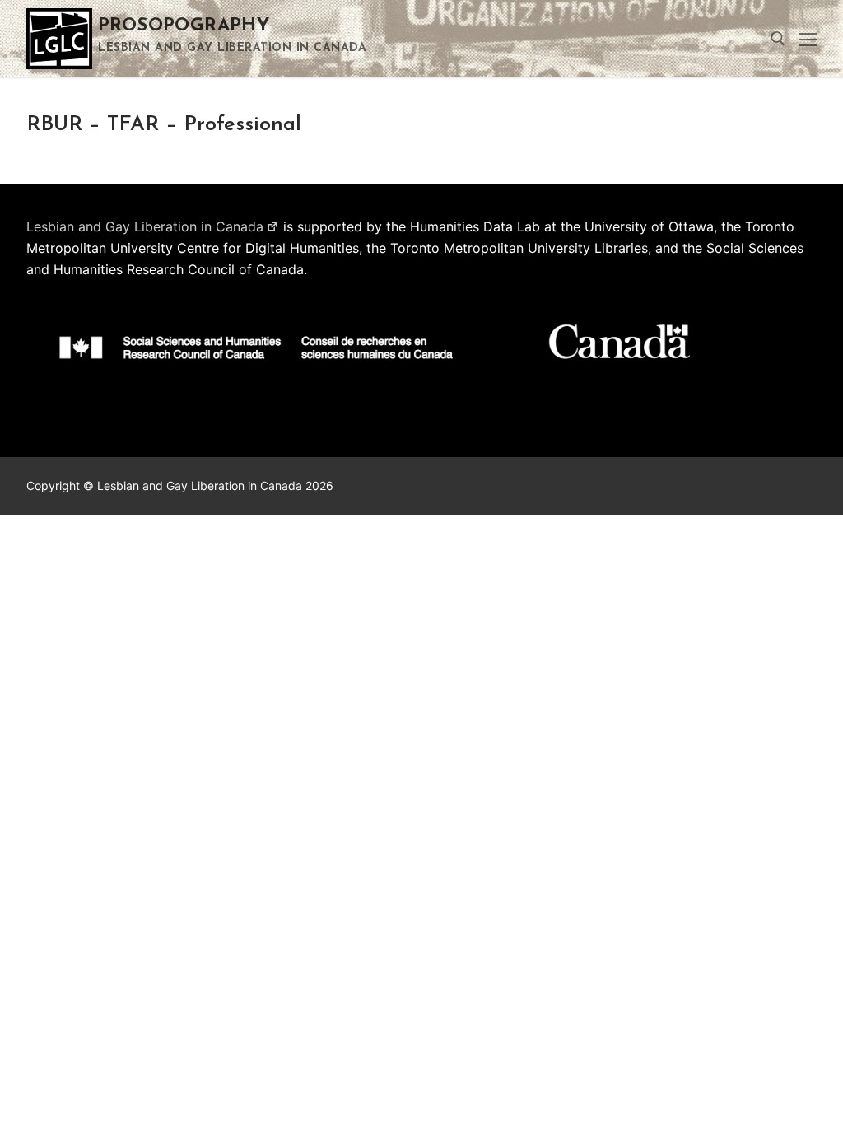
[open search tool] (778, 38)
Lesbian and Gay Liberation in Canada (144, 226)
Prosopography (184, 25)
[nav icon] (808, 38)
